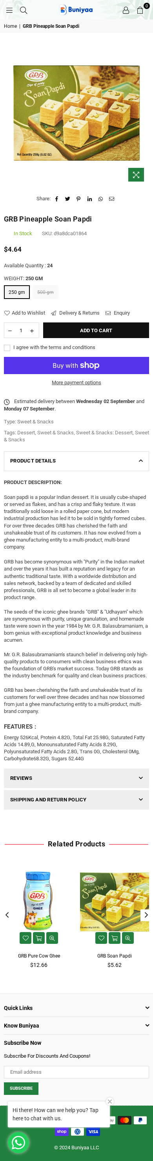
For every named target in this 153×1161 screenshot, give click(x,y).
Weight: (23, 278)
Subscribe (21, 1088)
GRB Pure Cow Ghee (39, 956)
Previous (7, 915)
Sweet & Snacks (55, 433)
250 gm (17, 292)
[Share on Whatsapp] (101, 198)
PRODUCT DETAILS (33, 461)
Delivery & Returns (79, 313)
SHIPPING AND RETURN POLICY (48, 800)
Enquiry (121, 313)
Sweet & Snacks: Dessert (104, 433)
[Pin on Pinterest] (79, 198)
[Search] (23, 10)
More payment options (76, 382)
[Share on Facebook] (57, 198)
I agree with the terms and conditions (53, 347)
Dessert (26, 433)
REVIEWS (21, 778)
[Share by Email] (112, 198)
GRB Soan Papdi (114, 956)
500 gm (45, 292)
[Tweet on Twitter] (68, 198)
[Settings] (126, 10)
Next (146, 915)
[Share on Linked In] (90, 198)
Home (10, 26)
